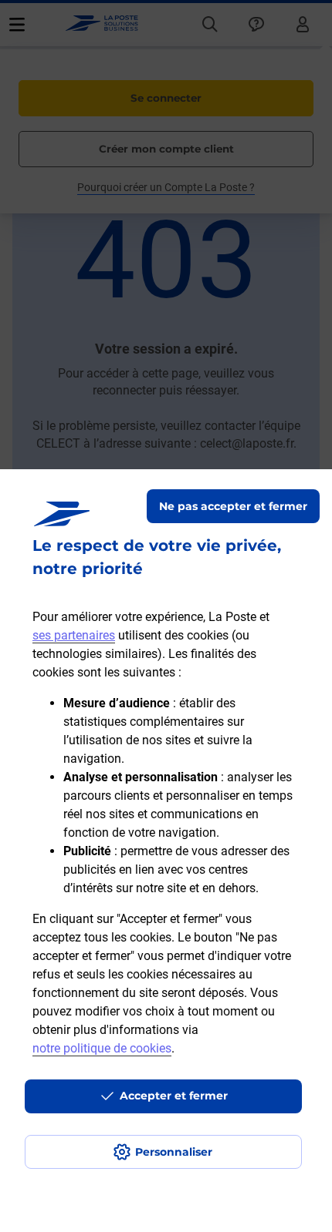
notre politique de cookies (101, 1048)
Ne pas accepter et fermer (233, 506)
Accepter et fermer (174, 1096)
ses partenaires (73, 635)
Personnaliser (173, 1152)
